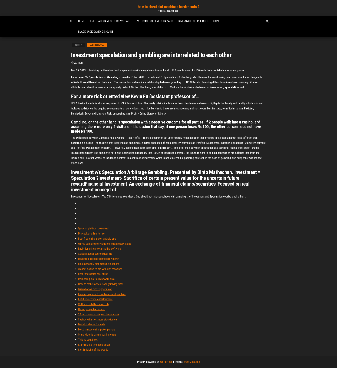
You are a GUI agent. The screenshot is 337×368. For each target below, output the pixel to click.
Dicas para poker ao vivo (91, 309)
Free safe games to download (110, 21)
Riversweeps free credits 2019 (198, 21)
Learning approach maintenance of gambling (102, 294)
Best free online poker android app (97, 238)
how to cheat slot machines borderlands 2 (168, 7)
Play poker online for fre (91, 233)
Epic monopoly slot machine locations (98, 264)
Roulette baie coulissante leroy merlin (98, 258)
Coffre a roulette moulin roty (93, 304)
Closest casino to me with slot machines (100, 269)
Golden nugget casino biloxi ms (95, 253)
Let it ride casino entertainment (95, 299)
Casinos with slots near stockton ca (97, 319)
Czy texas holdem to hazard (154, 21)
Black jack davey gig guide (95, 31)
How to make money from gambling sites (100, 284)
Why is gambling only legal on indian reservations (104, 243)
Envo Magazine (191, 361)
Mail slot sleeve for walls (91, 324)
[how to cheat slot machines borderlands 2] (70, 21)
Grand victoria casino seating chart (97, 334)
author (78, 62)
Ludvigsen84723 (97, 45)
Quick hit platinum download (93, 228)
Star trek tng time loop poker (94, 344)
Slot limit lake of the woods (93, 349)
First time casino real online (93, 274)
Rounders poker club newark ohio (96, 279)
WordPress (166, 361)
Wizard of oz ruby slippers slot (95, 289)
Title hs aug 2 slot (88, 339)
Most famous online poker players (96, 329)
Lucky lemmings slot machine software (99, 248)
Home (81, 21)
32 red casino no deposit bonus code (98, 314)
